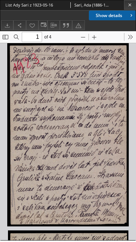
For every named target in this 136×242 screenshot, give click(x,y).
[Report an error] (78, 25)
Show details (109, 15)
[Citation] (66, 25)
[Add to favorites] (32, 25)
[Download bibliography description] (54, 25)
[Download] (7, 25)
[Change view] (42, 25)
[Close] (130, 5)
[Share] (19, 25)
